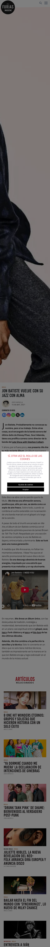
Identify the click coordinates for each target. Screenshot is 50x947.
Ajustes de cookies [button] (25, 484)
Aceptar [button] (26, 489)
